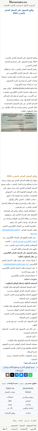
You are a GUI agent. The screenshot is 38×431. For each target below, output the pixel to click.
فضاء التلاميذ (6, 378)
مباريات (28, 404)
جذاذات (28, 413)
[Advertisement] (19, 35)
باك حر (9, 408)
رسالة (15, 420)
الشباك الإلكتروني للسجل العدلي (25, 241)
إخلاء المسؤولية (31, 425)
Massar (28, 392)
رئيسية (31, 5)
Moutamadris (28, 388)
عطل (10, 401)
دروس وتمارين (28, 397)
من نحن (26, 420)
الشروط (22, 425)
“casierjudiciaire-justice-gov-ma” (16, 264)
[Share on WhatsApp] (30, 375)
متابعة (4, 383)
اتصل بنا (33, 420)
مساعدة (18, 5)
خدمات (20, 420)
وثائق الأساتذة (10, 413)
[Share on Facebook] (26, 375)
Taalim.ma (10, 388)
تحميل (21, 383)
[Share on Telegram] (17, 375)
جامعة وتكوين (28, 408)
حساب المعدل (10, 392)
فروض (28, 401)
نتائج (25, 5)
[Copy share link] (8, 375)
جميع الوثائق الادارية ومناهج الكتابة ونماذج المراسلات (19, 369)
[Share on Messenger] (21, 375)
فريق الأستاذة (15, 378)
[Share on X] (12, 375)
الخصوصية (14, 425)
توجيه (10, 404)
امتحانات (10, 397)
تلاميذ (12, 5)
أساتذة (6, 5)
